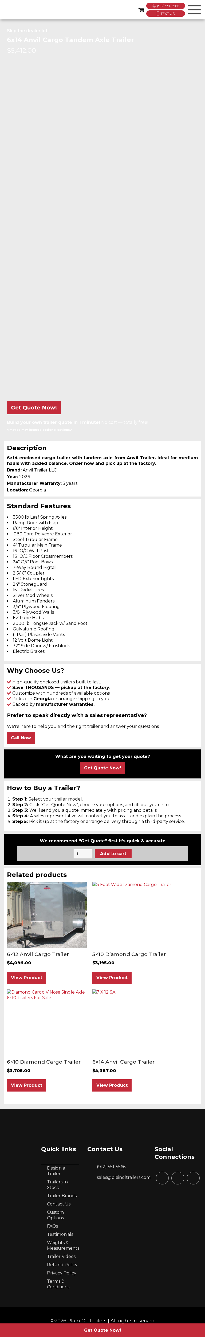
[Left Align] (193, 9)
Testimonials (60, 1234)
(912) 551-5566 (168, 6)
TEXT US (168, 13)
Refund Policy (62, 1264)
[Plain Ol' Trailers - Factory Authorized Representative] (11, 10)
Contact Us (58, 1204)
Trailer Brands (62, 1195)
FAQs (52, 1226)
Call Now (21, 737)
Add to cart (113, 853)
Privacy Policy (61, 1273)
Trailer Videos (61, 1256)
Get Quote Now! (34, 407)
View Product (26, 977)
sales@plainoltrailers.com (124, 1177)
